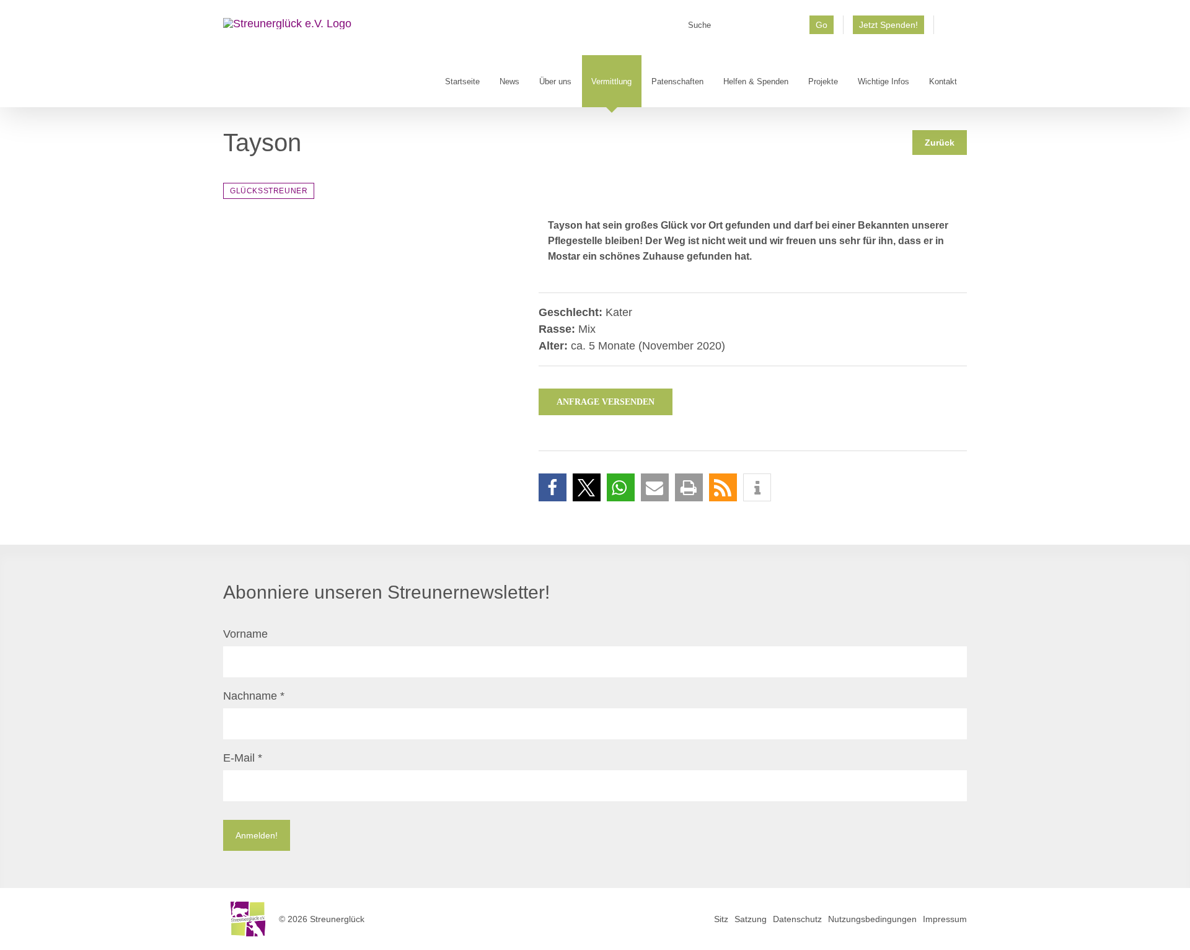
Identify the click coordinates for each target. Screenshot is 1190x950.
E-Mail (242, 758)
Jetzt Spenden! (888, 25)
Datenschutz (797, 919)
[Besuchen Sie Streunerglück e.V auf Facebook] (950, 29)
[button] (552, 487)
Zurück (939, 142)
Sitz (721, 919)
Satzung (750, 919)
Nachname (253, 696)
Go (821, 25)
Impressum (945, 919)
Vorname (245, 634)
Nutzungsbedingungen (872, 919)
